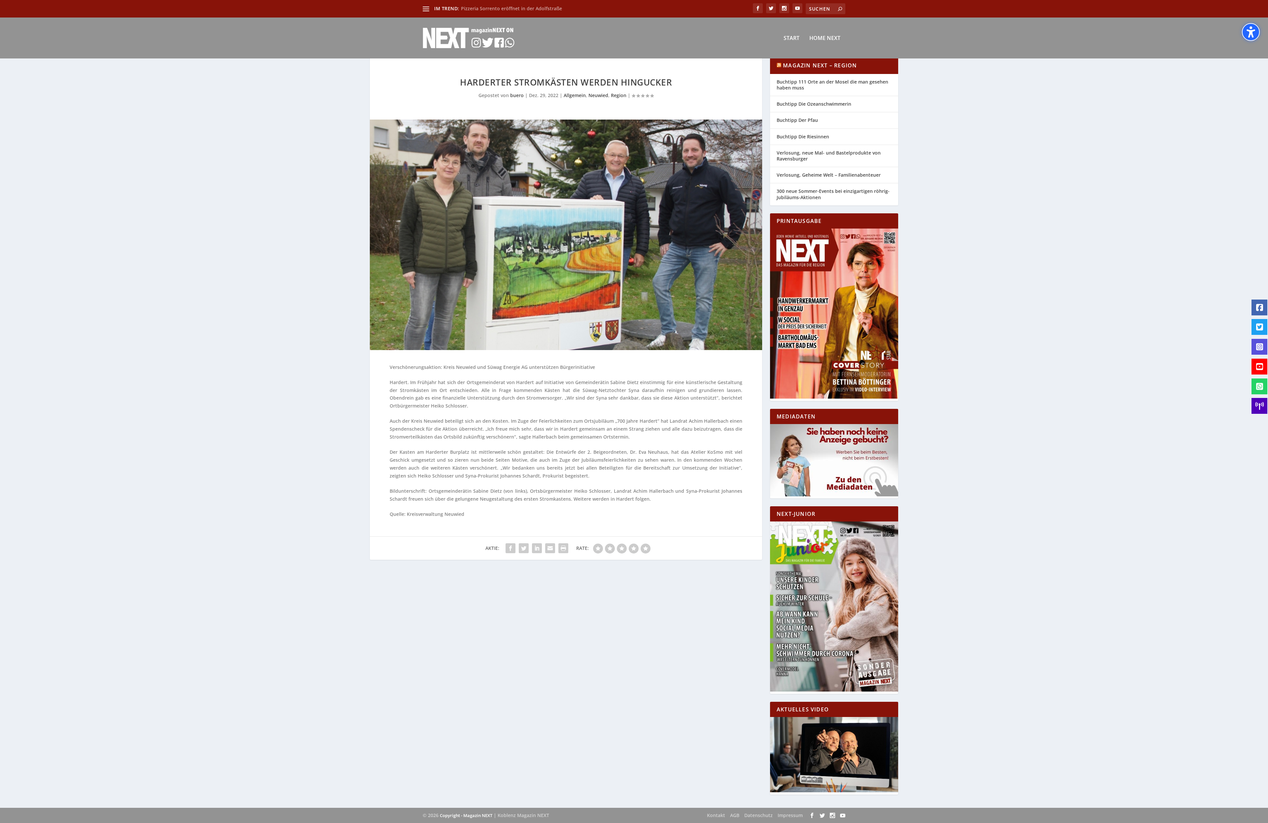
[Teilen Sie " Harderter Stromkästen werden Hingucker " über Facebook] (510, 548)
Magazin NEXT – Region (820, 65)
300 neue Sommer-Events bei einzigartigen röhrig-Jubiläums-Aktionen (833, 194)
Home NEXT (824, 38)
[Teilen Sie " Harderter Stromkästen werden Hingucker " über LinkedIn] (537, 548)
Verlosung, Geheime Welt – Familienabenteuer (829, 175)
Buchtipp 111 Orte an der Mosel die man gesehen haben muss (832, 85)
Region (618, 95)
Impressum (790, 815)
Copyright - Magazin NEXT (466, 815)
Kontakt (716, 815)
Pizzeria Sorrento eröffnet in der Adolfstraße (511, 8)
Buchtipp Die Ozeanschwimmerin (814, 104)
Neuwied (598, 95)
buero (517, 95)
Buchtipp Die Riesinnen (803, 136)
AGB (734, 815)
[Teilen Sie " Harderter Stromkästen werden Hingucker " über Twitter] (523, 548)
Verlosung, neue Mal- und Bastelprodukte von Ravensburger (829, 156)
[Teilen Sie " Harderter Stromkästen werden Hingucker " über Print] (563, 548)
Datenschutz (758, 815)
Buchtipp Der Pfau (797, 120)
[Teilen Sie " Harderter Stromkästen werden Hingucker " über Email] (550, 548)
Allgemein (575, 95)
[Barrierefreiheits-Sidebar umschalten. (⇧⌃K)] (1251, 32)
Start (791, 38)
